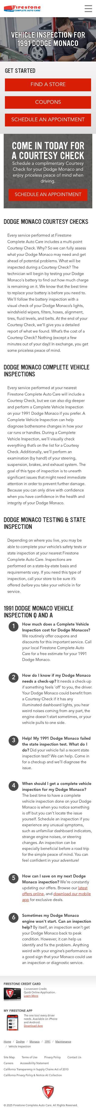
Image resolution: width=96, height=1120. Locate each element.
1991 (47, 1042)
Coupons (48, 102)
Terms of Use (29, 1057)
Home (7, 1042)
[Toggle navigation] (88, 8)
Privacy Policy (52, 1057)
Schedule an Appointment (48, 120)
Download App (33, 1026)
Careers (8, 1063)
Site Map (9, 1057)
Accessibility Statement (34, 1063)
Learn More (31, 996)
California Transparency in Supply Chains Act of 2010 (36, 1069)
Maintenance (63, 1042)
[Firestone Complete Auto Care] (22, 8)
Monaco (35, 1042)
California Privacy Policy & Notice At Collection (33, 1075)
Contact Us (74, 1057)
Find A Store (48, 84)
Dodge (20, 1042)
